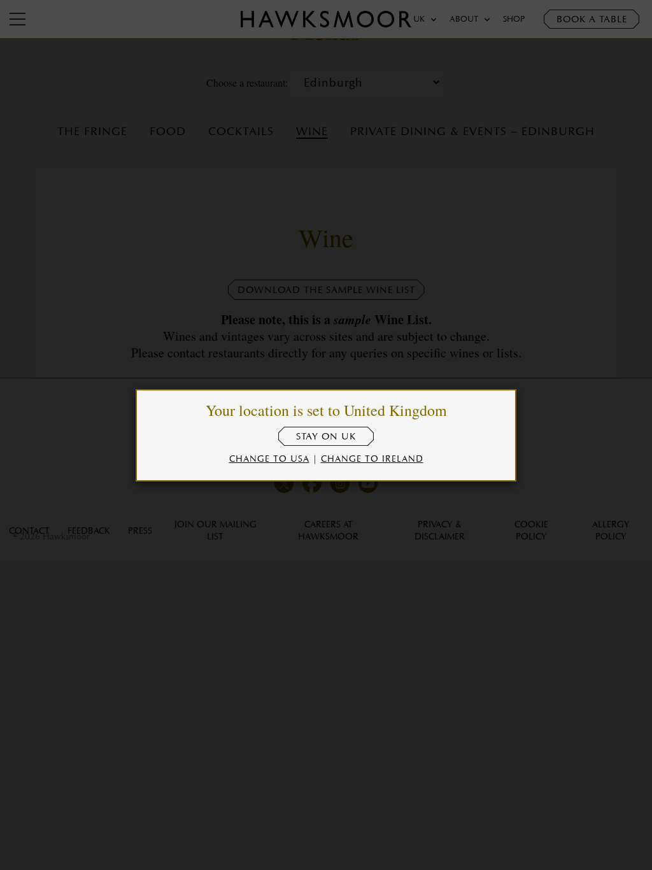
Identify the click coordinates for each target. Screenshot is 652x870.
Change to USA (269, 458)
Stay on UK (326, 436)
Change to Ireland (372, 458)
